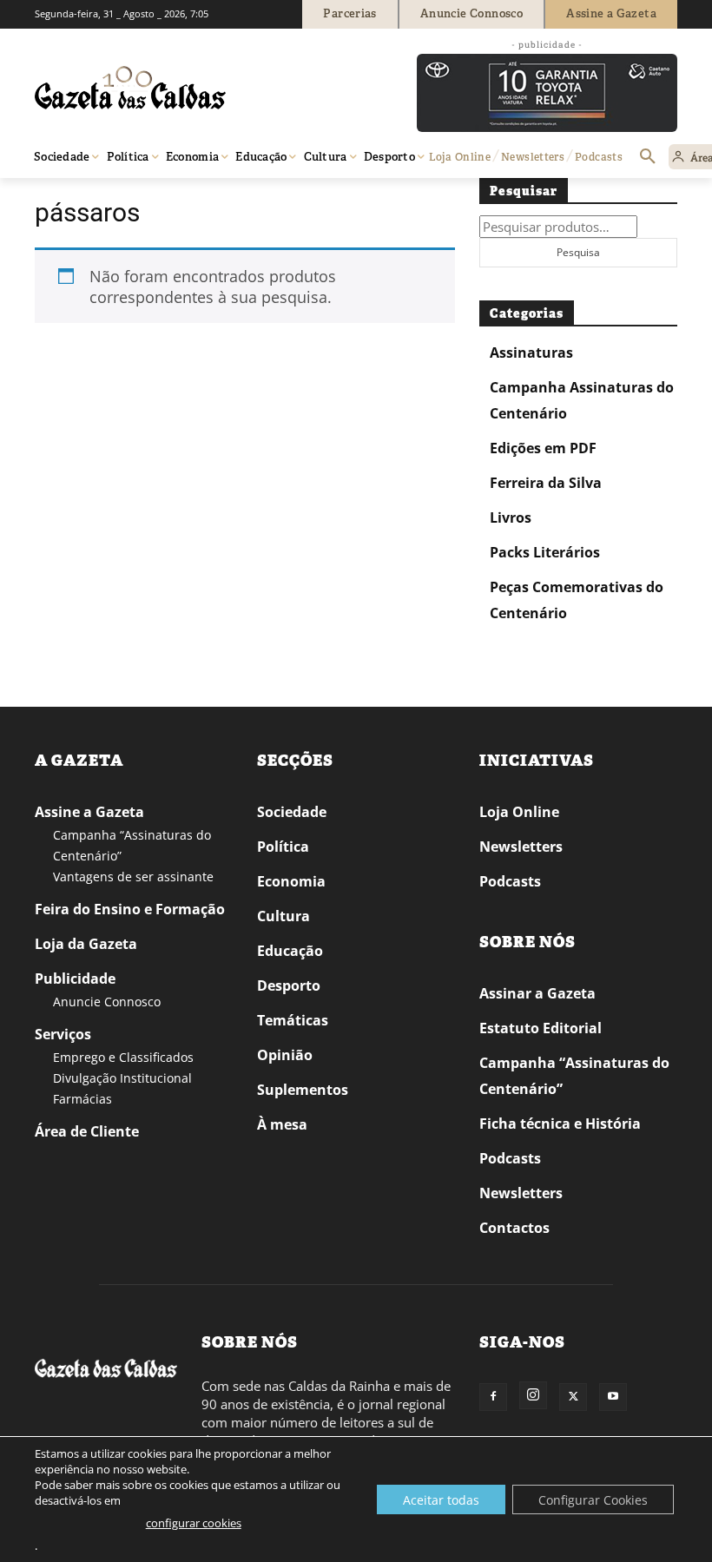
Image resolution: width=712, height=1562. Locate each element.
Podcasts (510, 881)
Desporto (288, 985)
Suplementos (302, 1089)
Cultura (283, 916)
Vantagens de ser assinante (133, 876)
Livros (510, 517)
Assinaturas (531, 352)
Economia (291, 881)
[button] (648, 157)
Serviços (63, 1034)
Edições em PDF (543, 448)
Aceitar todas (441, 1500)
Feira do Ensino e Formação (130, 909)
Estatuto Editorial (540, 1028)
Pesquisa (578, 252)
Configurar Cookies (593, 1500)
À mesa (282, 1124)
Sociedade (291, 811)
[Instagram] (533, 1395)
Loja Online (519, 811)
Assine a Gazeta (89, 811)
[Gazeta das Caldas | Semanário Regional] (200, 87)
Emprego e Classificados (123, 1057)
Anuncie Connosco (107, 1001)
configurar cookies (193, 1523)
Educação (290, 950)
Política (283, 846)
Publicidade (75, 978)
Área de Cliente (87, 1131)
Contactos (514, 1227)
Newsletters (521, 846)
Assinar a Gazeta (537, 993)
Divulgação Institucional (122, 1078)
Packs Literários (545, 552)
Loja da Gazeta (86, 943)
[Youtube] (613, 1397)
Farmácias (82, 1099)
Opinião (285, 1054)
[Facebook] (493, 1397)
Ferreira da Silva (546, 482)
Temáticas (292, 1020)
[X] (573, 1397)
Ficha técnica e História (560, 1123)
